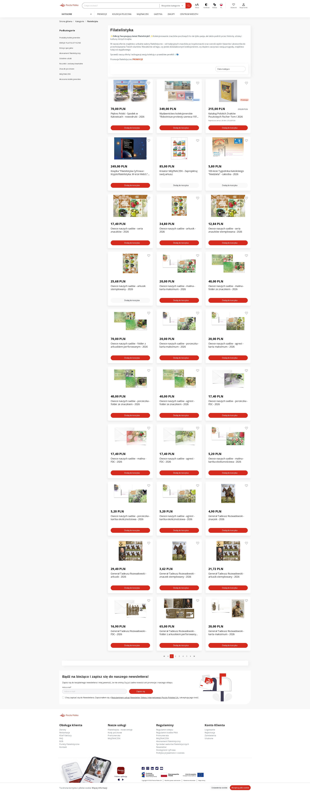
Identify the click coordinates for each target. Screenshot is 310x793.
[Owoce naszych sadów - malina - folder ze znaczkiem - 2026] (228, 263)
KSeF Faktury (65, 735)
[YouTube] (161, 768)
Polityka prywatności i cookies (170, 753)
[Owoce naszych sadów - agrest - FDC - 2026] (179, 436)
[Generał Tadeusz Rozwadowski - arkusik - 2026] (130, 551)
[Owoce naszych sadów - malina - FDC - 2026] (130, 436)
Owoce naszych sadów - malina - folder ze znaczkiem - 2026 (226, 288)
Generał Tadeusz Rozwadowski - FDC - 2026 (128, 633)
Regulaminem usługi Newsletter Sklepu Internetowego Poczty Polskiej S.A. (145, 697)
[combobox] (172, 5)
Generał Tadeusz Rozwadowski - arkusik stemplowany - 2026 (226, 575)
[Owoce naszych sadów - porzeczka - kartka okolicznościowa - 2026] (130, 493)
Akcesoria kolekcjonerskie (70, 79)
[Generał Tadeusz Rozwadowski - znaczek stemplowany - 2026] (179, 551)
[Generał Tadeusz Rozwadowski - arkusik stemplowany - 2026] (228, 551)
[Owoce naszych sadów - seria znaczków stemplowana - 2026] (228, 206)
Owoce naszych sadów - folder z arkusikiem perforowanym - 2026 (129, 345)
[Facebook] (143, 768)
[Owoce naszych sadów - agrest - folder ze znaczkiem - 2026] (179, 378)
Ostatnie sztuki (65, 58)
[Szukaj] (188, 5)
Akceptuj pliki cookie (240, 787)
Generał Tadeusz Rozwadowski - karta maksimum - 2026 (226, 633)
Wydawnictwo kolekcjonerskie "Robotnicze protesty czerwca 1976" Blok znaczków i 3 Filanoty (179, 115)
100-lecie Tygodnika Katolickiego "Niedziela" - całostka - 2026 (226, 172)
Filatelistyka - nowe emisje (120, 729)
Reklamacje (64, 732)
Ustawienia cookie (219, 787)
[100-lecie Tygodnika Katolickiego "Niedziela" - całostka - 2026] (228, 148)
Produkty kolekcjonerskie (69, 37)
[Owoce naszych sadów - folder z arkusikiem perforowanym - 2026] (130, 321)
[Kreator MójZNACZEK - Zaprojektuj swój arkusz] (179, 148)
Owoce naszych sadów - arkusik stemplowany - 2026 (128, 288)
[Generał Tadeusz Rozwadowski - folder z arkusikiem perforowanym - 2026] (179, 608)
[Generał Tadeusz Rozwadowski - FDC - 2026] (130, 608)
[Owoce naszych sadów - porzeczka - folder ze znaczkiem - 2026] (130, 378)
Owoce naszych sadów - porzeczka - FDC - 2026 (228, 403)
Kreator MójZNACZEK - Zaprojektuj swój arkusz (178, 172)
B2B (61, 741)
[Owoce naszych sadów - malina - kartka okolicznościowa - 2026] (228, 436)
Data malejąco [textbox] (223, 69)
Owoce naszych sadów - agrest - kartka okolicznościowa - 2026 (177, 518)
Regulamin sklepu (164, 729)
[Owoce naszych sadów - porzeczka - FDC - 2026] (228, 378)
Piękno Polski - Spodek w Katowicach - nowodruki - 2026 (127, 115)
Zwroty (62, 729)
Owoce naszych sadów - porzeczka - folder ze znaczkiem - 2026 (130, 403)
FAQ (61, 738)
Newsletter (161, 747)
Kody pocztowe (115, 732)
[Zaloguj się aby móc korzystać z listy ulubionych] (148, 83)
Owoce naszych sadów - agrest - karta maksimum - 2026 (226, 345)
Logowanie (210, 729)
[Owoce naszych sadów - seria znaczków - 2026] (130, 206)
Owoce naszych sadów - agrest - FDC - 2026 (177, 460)
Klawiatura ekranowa (189, 780)
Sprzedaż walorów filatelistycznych (172, 744)
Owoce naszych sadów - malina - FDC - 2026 (128, 460)
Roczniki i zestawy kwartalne (71, 63)
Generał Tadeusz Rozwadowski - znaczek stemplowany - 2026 (177, 575)
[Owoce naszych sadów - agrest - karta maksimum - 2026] (228, 321)
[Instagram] (147, 768)
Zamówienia (210, 735)
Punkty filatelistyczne (69, 744)
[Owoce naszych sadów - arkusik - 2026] (179, 206)
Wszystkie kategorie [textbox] (170, 5)
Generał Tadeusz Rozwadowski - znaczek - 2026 (226, 518)
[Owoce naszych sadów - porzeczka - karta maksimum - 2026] (179, 321)
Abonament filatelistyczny (70, 53)
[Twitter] (156, 768)
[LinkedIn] (152, 768)
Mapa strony (201, 780)
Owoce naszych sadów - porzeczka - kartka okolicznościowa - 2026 (130, 518)
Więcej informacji (99, 788)
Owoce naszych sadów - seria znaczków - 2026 (127, 230)
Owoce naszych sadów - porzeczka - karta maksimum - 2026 (179, 345)
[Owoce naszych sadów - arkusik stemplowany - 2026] (130, 263)
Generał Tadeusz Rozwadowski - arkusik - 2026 (128, 575)
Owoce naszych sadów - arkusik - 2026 (177, 230)
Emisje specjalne (66, 48)
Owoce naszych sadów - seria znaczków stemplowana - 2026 (225, 230)
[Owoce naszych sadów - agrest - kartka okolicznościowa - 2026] (179, 493)
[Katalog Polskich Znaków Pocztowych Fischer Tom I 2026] (228, 91)
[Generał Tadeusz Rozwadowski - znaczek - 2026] (228, 493)
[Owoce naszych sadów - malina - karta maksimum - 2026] (179, 263)
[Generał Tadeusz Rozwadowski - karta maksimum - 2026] (228, 608)
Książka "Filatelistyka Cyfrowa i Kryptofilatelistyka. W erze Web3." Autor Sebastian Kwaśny (129, 172)
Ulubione (209, 738)
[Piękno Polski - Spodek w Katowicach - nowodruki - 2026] (130, 91)
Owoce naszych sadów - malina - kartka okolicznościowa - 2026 (226, 460)
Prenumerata (114, 735)
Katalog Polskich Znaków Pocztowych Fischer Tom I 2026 (225, 115)
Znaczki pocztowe (66, 69)
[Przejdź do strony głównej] (69, 5)
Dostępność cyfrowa (166, 750)
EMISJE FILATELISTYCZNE (70, 43)
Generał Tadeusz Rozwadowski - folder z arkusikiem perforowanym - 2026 (178, 633)
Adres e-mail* (66, 687)
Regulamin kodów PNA (167, 732)
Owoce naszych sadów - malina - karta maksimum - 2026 (177, 288)
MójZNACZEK (65, 74)
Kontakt (63, 747)
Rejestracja (210, 732)
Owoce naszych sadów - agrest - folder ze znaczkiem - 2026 (177, 403)
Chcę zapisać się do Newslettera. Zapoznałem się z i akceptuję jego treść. (132, 697)
